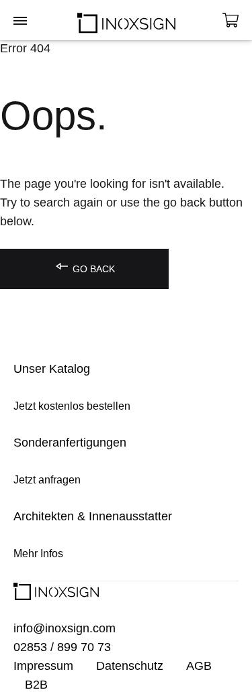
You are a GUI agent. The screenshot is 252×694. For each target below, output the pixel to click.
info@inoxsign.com (64, 628)
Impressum (43, 666)
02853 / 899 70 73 (62, 647)
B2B (36, 684)
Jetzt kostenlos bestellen (71, 406)
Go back (92, 269)
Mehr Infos (38, 553)
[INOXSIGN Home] (126, 20)
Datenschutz (129, 666)
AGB (199, 666)
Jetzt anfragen (47, 479)
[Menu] (20, 21)
